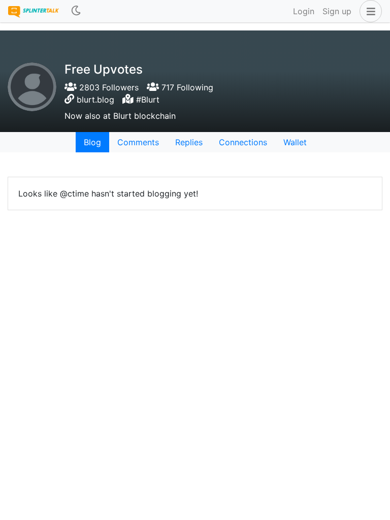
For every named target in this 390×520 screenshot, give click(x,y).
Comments (138, 142)
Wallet (295, 142)
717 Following (186, 87)
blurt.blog (95, 99)
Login (303, 11)
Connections (243, 142)
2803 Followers (108, 87)
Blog (92, 142)
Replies (189, 142)
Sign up (336, 11)
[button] (368, 11)
